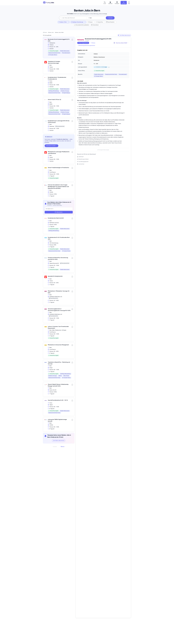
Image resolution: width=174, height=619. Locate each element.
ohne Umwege (103, 13)
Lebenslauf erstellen (51, 145)
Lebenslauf (81, 156)
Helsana (96, 53)
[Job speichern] (72, 39)
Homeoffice (100, 22)
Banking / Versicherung (78, 22)
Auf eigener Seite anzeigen (104, 149)
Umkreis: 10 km (63, 22)
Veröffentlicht (111, 22)
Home (45, 32)
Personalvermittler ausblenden (82, 25)
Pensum (91, 22)
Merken (93, 42)
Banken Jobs (51, 32)
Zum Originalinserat (83, 42)
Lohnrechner (81, 164)
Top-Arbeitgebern (84, 13)
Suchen (111, 18)
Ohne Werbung (94, 13)
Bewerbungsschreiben (84, 159)
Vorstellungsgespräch (83, 161)
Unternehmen (96, 25)
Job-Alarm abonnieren (58, 440)
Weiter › (63, 446)
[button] (117, 2)
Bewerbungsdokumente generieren (87, 45)
